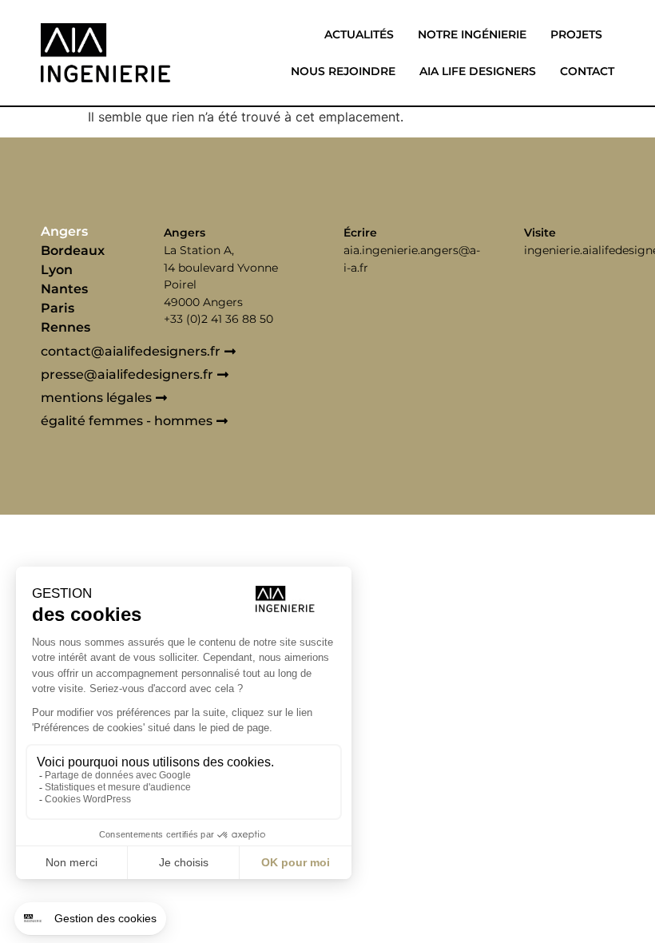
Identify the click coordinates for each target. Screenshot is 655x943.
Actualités (359, 34)
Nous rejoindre (343, 71)
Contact (587, 71)
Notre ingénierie (472, 34)
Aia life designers (477, 71)
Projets (576, 34)
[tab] (98, 231)
